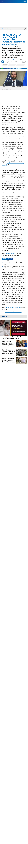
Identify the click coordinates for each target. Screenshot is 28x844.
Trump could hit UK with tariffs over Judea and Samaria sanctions (13, 267)
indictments (12, 65)
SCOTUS (4, 65)
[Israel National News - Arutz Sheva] (15, 1)
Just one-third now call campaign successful (13, 261)
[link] (13, 329)
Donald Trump (20, 65)
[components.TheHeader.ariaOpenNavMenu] (4, 1)
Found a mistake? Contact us (13, 312)
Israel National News (6, 32)
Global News (15, 32)
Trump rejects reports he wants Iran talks (13, 270)
